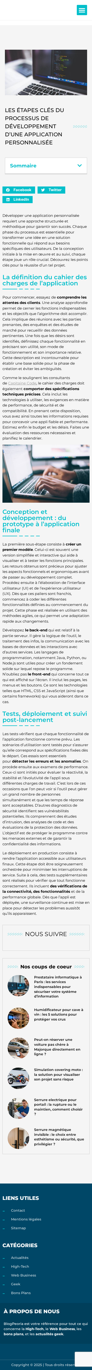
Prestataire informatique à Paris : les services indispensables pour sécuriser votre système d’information (58, 986)
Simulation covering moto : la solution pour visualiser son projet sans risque (58, 1074)
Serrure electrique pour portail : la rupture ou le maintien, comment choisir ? (58, 1107)
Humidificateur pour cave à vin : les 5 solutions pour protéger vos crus (58, 1015)
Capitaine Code (22, 383)
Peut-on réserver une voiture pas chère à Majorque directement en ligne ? (57, 1046)
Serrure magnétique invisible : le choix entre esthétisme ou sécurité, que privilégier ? (59, 1136)
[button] (82, 10)
